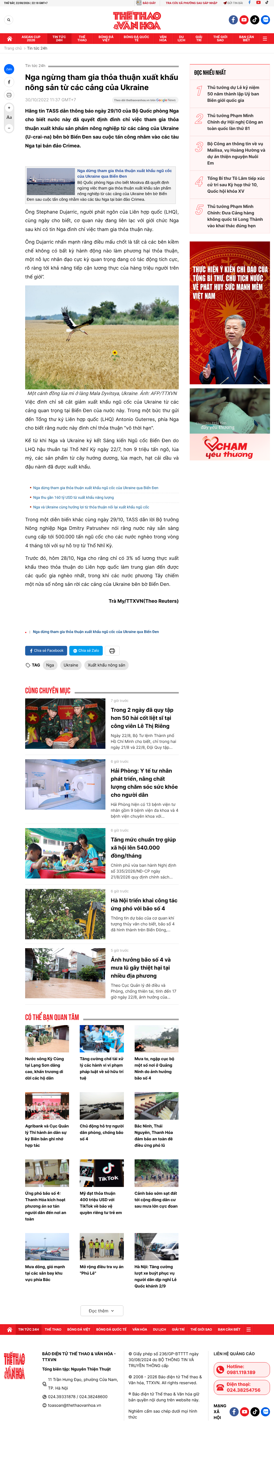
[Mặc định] (9, 118)
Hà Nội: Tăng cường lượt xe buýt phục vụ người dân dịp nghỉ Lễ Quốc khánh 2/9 (156, 1276)
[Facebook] (249, 3)
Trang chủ (13, 48)
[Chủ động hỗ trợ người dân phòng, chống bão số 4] (102, 1106)
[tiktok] (254, 19)
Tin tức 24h (59, 38)
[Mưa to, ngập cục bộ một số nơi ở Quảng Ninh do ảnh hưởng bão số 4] (156, 1039)
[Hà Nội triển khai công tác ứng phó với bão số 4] (65, 914)
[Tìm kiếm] (8, 20)
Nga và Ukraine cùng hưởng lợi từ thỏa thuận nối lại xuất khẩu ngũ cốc (91, 507)
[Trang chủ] (9, 38)
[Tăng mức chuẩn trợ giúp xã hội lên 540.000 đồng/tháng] (65, 853)
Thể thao (82, 38)
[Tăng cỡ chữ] (9, 108)
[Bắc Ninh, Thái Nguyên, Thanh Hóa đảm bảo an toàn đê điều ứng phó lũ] (156, 1106)
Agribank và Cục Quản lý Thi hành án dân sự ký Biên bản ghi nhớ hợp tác (47, 1135)
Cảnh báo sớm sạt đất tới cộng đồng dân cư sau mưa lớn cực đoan (156, 1200)
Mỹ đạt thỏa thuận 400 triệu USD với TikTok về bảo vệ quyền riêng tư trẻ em (101, 1203)
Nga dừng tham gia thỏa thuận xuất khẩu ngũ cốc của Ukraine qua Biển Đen (95, 488)
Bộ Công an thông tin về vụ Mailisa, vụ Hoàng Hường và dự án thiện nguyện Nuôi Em (236, 153)
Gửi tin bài (235, 3)
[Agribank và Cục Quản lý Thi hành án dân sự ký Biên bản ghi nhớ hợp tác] (47, 1106)
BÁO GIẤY (149, 3)
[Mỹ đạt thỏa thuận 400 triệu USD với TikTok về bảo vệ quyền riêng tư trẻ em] (102, 1173)
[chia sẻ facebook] (9, 82)
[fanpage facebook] (233, 19)
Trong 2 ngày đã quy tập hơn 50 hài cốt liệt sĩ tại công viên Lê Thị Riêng (142, 718)
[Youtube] (258, 3)
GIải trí (199, 38)
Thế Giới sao (220, 38)
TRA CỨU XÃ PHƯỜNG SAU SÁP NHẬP (192, 3)
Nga (50, 665)
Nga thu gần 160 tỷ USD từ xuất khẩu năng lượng (73, 498)
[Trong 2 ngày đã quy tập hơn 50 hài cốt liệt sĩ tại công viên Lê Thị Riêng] (65, 723)
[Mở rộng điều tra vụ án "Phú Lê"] (102, 1247)
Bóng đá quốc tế (136, 38)
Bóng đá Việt (106, 38)
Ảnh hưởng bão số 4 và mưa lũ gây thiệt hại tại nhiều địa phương (141, 967)
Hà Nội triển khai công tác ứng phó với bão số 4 (144, 904)
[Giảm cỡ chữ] (9, 128)
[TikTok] (268, 3)
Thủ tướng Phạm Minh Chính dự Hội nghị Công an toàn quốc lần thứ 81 (235, 122)
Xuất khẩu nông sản (106, 665)
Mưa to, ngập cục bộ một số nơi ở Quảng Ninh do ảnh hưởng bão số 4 (154, 1068)
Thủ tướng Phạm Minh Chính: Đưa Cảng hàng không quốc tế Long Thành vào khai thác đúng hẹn (235, 216)
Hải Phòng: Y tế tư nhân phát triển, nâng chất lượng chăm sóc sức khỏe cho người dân (144, 783)
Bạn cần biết (246, 38)
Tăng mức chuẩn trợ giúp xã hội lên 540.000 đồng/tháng (143, 847)
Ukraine (71, 665)
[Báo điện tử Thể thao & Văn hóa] (137, 19)
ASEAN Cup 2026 (31, 38)
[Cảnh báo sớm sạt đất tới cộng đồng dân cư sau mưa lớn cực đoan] (156, 1173)
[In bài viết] (9, 95)
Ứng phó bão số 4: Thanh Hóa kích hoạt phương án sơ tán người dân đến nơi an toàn (45, 1206)
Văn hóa (163, 38)
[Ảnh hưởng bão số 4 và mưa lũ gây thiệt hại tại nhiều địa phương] (65, 973)
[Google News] (145, 102)
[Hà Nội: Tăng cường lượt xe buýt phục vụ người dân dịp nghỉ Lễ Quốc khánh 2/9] (156, 1247)
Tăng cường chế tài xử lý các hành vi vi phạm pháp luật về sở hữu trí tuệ (101, 1068)
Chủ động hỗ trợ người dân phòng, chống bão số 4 (102, 1132)
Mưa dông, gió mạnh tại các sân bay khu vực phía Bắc (45, 1273)
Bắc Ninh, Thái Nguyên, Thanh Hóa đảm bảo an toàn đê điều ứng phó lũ (154, 1135)
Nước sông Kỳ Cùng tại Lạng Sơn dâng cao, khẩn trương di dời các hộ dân (44, 1068)
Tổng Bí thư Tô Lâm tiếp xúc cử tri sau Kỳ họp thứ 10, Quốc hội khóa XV (236, 185)
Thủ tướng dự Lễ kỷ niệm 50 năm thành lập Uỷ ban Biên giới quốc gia (233, 94)
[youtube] (244, 19)
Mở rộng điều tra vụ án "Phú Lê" (101, 1270)
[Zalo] (265, 19)
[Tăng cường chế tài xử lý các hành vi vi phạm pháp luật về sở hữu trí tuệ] (102, 1039)
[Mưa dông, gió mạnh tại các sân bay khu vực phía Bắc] (47, 1247)
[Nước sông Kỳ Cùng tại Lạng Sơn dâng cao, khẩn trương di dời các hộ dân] (47, 1039)
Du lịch (181, 38)
